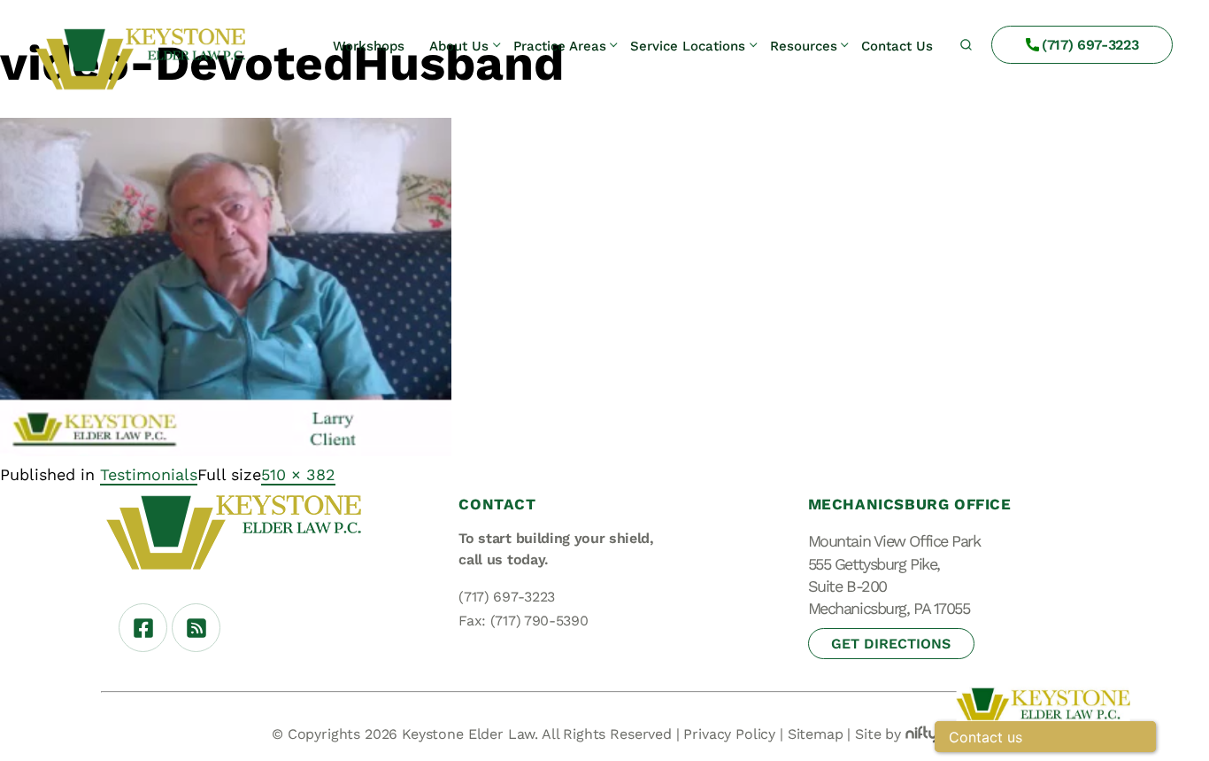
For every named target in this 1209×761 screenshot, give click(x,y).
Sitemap (815, 734)
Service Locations (687, 45)
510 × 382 (298, 474)
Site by (878, 734)
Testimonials (148, 474)
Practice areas (559, 45)
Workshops (368, 45)
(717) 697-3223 (1090, 44)
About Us (459, 45)
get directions (891, 643)
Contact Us (897, 45)
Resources (803, 45)
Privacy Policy (729, 734)
